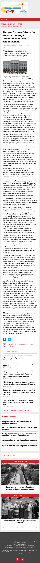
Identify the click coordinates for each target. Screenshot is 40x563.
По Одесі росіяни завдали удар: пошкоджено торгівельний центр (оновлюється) (19, 435)
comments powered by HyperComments (17, 410)
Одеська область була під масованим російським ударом (16, 422)
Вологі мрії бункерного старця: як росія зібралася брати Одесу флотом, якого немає (19, 357)
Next (36, 528)
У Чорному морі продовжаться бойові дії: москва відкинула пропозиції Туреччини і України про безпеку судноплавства (18, 374)
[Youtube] (22, 559)
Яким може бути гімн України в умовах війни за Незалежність (20, 488)
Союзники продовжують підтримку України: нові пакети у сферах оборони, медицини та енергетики (19, 392)
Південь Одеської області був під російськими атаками (19, 428)
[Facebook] (17, 559)
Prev (3, 528)
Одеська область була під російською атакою (19, 440)
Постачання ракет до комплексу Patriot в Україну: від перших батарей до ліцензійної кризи (19, 402)
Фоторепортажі (20, 496)
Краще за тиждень (20, 462)
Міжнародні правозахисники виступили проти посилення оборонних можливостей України (19, 383)
